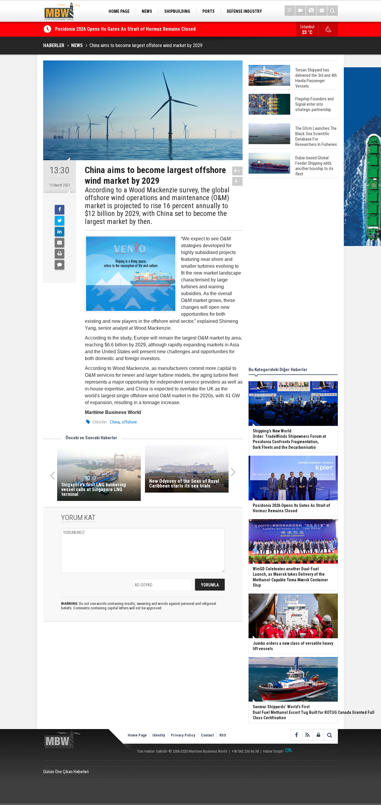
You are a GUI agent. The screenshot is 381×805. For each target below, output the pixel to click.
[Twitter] (59, 220)
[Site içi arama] (332, 10)
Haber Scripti (273, 751)
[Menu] (290, 10)
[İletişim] (322, 10)
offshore (129, 422)
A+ (237, 171)
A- (237, 181)
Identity (158, 735)
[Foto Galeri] (311, 10)
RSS (222, 735)
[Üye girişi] (318, 735)
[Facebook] (59, 209)
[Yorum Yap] (59, 265)
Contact (207, 735)
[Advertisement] (293, 273)
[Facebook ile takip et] (296, 735)
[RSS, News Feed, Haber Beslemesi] (307, 735)
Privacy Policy (183, 735)
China (115, 422)
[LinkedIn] (59, 231)
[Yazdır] (59, 254)
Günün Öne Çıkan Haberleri (66, 771)
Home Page (137, 735)
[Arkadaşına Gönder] (59, 242)
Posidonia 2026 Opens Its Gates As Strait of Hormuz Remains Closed (126, 29)
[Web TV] (300, 10)
